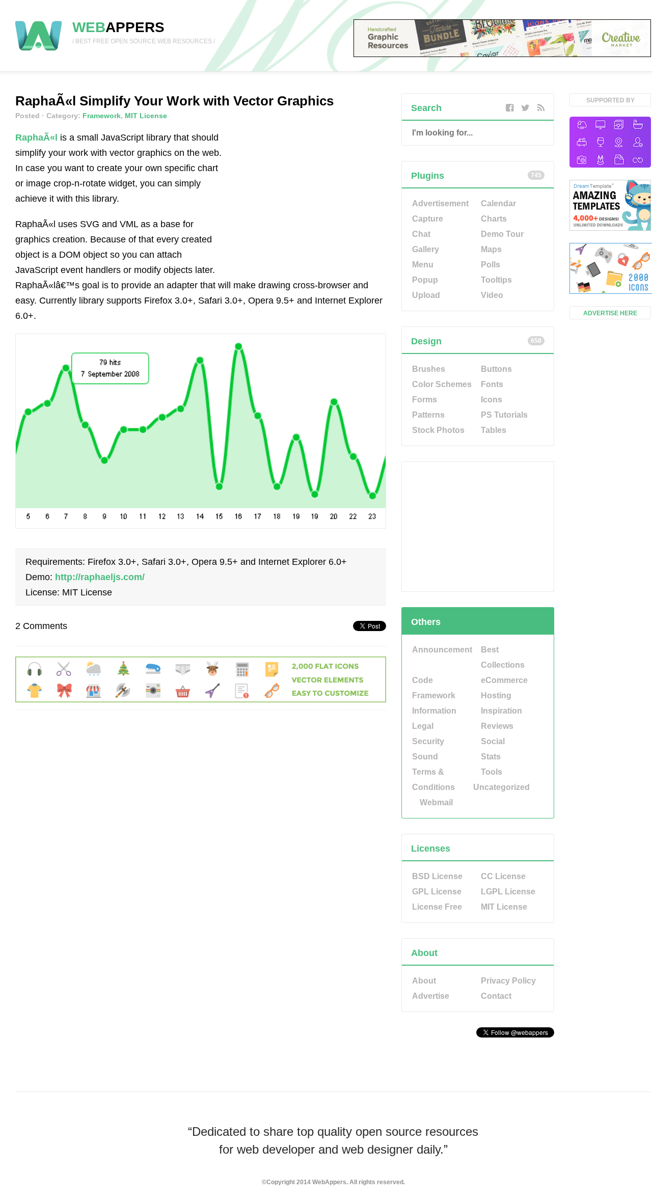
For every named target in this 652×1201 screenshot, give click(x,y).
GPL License (436, 891)
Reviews (497, 726)
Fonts (492, 384)
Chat (421, 234)
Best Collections (503, 657)
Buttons (496, 369)
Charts (494, 218)
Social (493, 741)
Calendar (498, 203)
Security (428, 741)
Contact (496, 996)
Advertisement (440, 203)
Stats (491, 756)
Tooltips (496, 280)
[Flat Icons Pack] (610, 269)
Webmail (436, 802)
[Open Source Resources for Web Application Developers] (38, 51)
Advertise (430, 996)
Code (422, 680)
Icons (491, 399)
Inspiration (501, 710)
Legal (422, 726)
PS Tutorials (504, 415)
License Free (437, 907)
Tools (491, 772)
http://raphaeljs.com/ (100, 577)
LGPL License (508, 891)
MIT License (146, 116)
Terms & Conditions (433, 779)
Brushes (428, 369)
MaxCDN (477, 1058)
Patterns (428, 415)
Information (434, 710)
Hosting (496, 695)
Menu (422, 264)
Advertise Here (610, 313)
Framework (102, 116)
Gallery (425, 249)
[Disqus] (200, 861)
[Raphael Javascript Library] (200, 526)
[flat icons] (200, 699)
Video (492, 295)
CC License (503, 876)
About (424, 980)
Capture (427, 218)
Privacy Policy (508, 980)
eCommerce (504, 680)
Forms (424, 399)
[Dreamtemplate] (610, 206)
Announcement (442, 649)
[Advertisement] (309, 193)
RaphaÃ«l (36, 137)
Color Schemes (442, 384)
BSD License (437, 876)
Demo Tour (502, 234)
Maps (491, 249)
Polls (490, 264)
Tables (493, 430)
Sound (425, 756)
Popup (425, 280)
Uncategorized (501, 787)
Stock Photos (438, 430)
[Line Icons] (610, 143)
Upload (426, 295)
